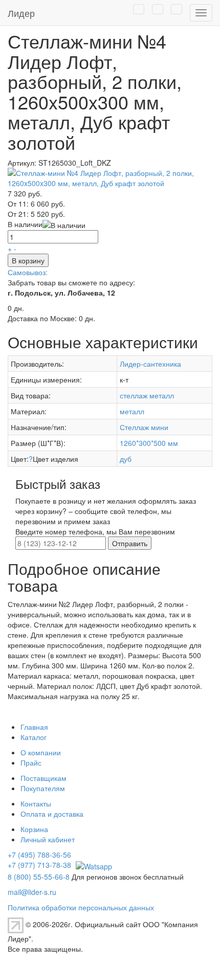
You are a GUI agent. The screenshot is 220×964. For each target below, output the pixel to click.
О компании (40, 752)
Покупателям (42, 788)
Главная (34, 727)
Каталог (33, 737)
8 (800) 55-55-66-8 (39, 876)
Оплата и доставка (51, 814)
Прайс (30, 762)
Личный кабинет (47, 839)
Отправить (129, 543)
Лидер (21, 12)
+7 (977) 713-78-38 (39, 865)
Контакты (35, 803)
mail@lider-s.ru (32, 892)
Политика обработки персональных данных (81, 907)
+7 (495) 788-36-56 (39, 854)
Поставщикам (43, 778)
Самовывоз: (28, 272)
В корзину (28, 260)
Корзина (34, 829)
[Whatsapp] (92, 865)
